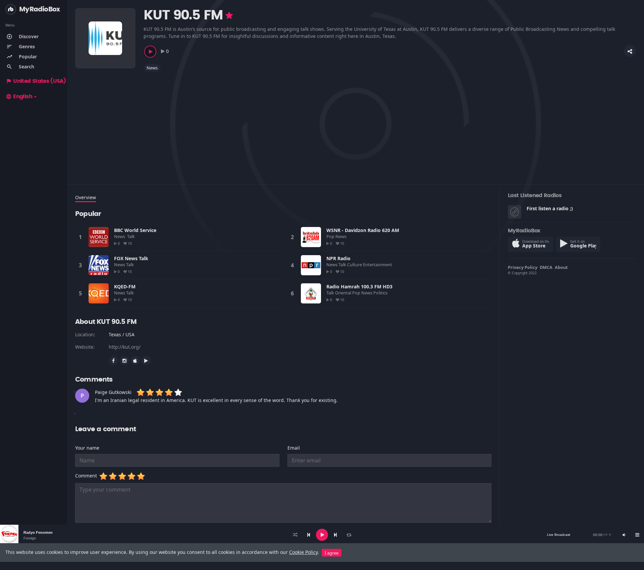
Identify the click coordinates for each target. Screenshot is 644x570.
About (561, 267)
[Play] (322, 535)
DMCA (546, 267)
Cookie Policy (303, 552)
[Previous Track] (308, 535)
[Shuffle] (295, 535)
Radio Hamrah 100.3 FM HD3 (359, 286)
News (152, 68)
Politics (380, 293)
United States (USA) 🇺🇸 (40, 81)
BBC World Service (135, 230)
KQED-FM (125, 286)
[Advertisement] (276, 124)
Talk (131, 236)
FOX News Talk (131, 258)
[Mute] (624, 535)
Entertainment (378, 265)
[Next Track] (335, 535)
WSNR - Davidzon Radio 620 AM (362, 230)
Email (293, 448)
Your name (87, 448)
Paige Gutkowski (113, 392)
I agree (331, 553)
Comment (87, 475)
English (19, 97)
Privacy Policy (522, 267)
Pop (330, 236)
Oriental (343, 293)
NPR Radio (338, 258)
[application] (322, 535)
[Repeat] (349, 535)
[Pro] (229, 15)
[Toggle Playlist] (637, 535)
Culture (355, 265)
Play (98, 237)
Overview (85, 197)
